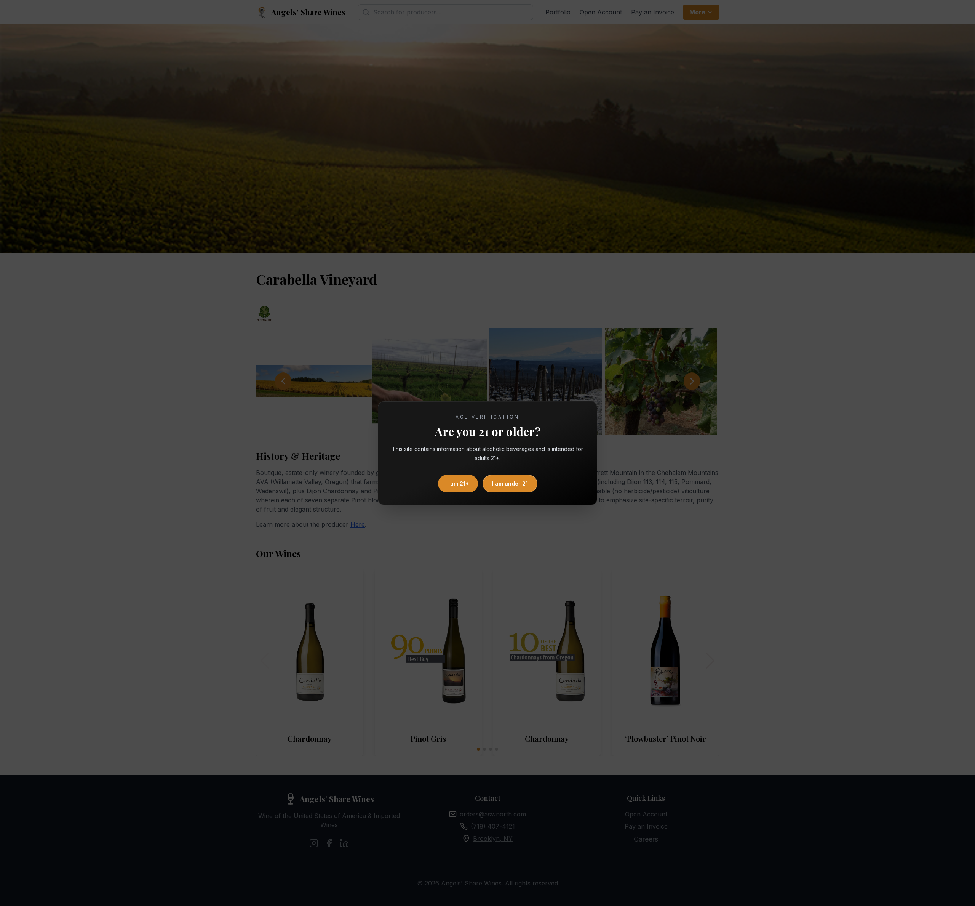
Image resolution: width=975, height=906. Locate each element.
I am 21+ (458, 483)
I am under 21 (510, 483)
